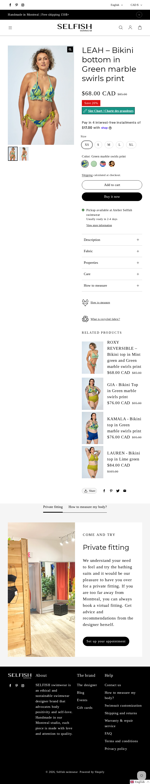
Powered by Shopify (92, 772)
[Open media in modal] (70, 49)
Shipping (87, 175)
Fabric (88, 251)
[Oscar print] (103, 164)
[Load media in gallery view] (12, 154)
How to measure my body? (88, 507)
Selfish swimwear (67, 772)
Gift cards (84, 708)
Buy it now (112, 196)
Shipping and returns (121, 713)
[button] (140, 782)
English (115, 5)
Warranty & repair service (119, 723)
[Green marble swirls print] (85, 164)
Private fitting (53, 507)
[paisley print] (112, 164)
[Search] (120, 27)
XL (131, 144)
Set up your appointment (106, 641)
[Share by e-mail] (124, 490)
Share (92, 490)
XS (87, 144)
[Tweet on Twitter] (117, 490)
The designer (87, 685)
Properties (91, 263)
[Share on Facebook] (104, 490)
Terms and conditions (121, 741)
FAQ (108, 733)
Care (87, 274)
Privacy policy (116, 749)
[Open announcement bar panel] (139, 15)
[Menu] (10, 27)
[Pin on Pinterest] (111, 490)
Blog (80, 693)
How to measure (95, 285)
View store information (99, 225)
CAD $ (134, 5)
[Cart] (140, 27)
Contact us (113, 685)
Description (92, 240)
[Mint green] (94, 164)
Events (82, 700)
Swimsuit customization (123, 705)
